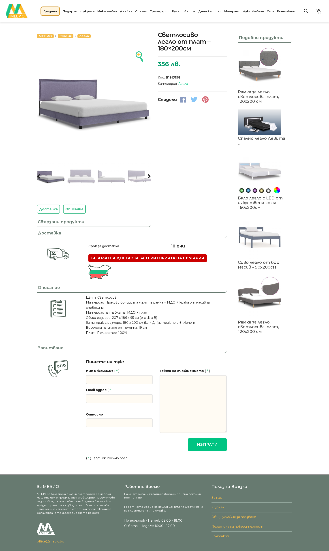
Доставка (48, 209)
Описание (74, 209)
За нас (217, 498)
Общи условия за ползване (234, 517)
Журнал (218, 507)
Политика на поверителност (237, 527)
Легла (84, 36)
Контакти (221, 536)
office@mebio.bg (50, 541)
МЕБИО (45, 36)
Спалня (66, 36)
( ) (102, 371)
